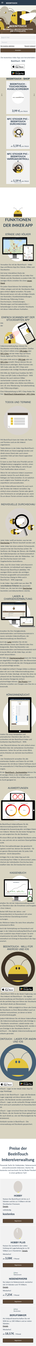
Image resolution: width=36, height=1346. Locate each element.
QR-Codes (24, 351)
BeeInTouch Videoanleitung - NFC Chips (19, 394)
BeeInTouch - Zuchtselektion (16, 772)
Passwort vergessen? (30, 46)
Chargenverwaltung (16, 658)
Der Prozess (23, 682)
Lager (9, 642)
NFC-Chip (4, 362)
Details (5, 1206)
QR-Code (21, 359)
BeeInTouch (11, 3)
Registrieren (18, 1221)
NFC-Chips (4, 354)
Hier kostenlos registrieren (7, 46)
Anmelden (18, 50)
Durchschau (5, 543)
